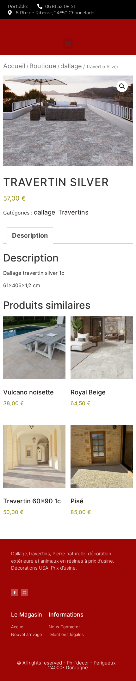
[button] (68, 43)
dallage (71, 66)
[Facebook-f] (14, 592)
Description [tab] (30, 235)
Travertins (73, 212)
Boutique (42, 66)
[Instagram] (24, 592)
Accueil (14, 66)
